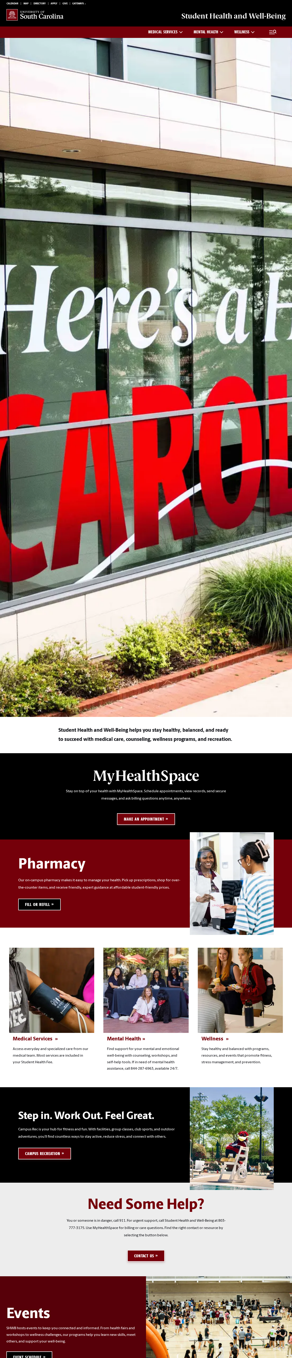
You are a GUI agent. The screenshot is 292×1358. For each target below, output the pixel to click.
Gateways (78, 4)
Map (26, 4)
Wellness (242, 31)
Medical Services (162, 31)
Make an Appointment (144, 819)
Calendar (12, 4)
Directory (40, 4)
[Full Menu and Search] (273, 32)
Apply (54, 4)
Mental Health (206, 31)
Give (65, 4)
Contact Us (144, 1255)
